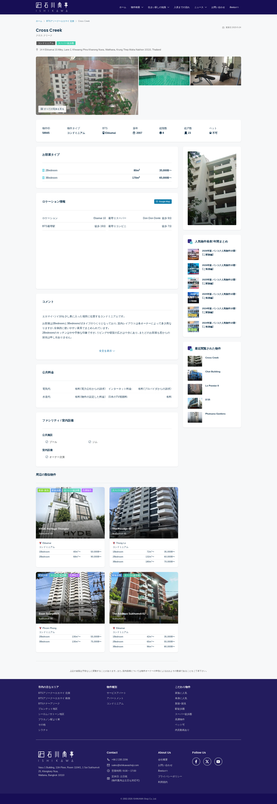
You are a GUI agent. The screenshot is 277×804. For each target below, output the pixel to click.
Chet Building (212, 371)
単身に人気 (181, 698)
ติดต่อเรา (234, 7)
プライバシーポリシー (170, 776)
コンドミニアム (46, 43)
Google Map (164, 201)
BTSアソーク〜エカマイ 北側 (54, 693)
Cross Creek (212, 357)
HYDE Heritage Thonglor (54, 528)
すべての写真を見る (54, 109)
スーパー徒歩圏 (66, 43)
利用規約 (163, 782)
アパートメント (115, 698)
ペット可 (180, 724)
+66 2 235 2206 (120, 759)
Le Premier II (212, 385)
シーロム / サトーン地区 (51, 714)
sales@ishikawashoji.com (125, 765)
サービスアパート (116, 693)
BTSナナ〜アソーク (49, 703)
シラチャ (43, 730)
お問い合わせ (218, 7)
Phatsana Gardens (215, 413)
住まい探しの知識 (157, 7)
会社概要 (163, 759)
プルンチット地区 (48, 708)
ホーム (122, 7)
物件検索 (135, 7)
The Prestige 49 (121, 528)
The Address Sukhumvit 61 (128, 613)
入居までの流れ (182, 7)
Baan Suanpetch (49, 613)
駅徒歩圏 (180, 708)
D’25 (207, 399)
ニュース (198, 7)
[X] (207, 762)
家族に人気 (181, 693)
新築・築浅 (180, 703)
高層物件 (180, 719)
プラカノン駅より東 (49, 719)
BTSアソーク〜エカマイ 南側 (54, 698)
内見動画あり (182, 730)
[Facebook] (196, 762)
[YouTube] (218, 762)
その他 (42, 724)
